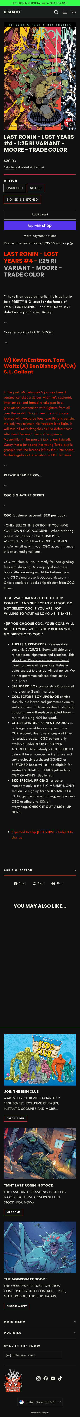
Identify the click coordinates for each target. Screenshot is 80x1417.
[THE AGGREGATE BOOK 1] (40, 1247)
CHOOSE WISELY (16, 1306)
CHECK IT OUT (15, 1118)
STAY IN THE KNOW (22, 1346)
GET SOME (13, 1212)
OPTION (10, 180)
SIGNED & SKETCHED (22, 199)
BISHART (12, 12)
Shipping (9, 167)
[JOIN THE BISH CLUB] (40, 1060)
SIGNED (36, 188)
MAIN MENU (14, 1322)
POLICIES (13, 1333)
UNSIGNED (15, 188)
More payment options (40, 235)
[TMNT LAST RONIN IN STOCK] (40, 1154)
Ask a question (18, 870)
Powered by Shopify (40, 1412)
